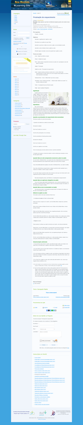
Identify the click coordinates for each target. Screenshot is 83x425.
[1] (61, 265)
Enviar (44, 344)
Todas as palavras (17, 126)
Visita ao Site (24, 8)
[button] (13, 79)
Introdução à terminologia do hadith (63, 297)
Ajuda (18, 8)
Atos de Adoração (43, 29)
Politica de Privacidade (42, 419)
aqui (68, 347)
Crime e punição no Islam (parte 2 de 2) (41, 297)
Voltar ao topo (67, 305)
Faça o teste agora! (51, 292)
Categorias (42, 8)
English (15, 15)
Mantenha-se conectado (18, 38)
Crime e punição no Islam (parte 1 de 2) (42, 370)
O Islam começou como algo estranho (42, 404)
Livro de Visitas (56, 8)
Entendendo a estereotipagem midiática (42, 396)
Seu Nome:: (36, 323)
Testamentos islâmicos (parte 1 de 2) (42, 391)
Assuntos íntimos (38, 402)
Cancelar (53, 344)
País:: (34, 328)
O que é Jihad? (38, 357)
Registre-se (31, 8)
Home (14, 8)
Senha (14, 35)
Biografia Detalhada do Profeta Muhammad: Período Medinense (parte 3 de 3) (50, 381)
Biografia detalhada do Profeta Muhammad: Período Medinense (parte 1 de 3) (50, 378)
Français (15, 20)
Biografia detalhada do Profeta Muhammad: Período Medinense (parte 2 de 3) (50, 380)
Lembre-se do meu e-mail (18, 39)
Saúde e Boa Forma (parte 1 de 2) (41, 398)
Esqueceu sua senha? (17, 41)
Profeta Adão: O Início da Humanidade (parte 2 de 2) (45, 361)
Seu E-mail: (35, 326)
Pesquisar (49, 8)
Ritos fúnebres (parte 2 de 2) (40, 389)
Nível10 (34, 13)
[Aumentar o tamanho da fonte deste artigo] (65, 13)
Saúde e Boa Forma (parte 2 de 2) (41, 400)
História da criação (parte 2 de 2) (41, 385)
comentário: (35, 331)
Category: (35, 29)
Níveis (36, 8)
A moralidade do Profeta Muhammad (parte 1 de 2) (44, 365)
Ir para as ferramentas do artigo (63, 14)
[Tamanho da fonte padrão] (67, 13)
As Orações (50, 29)
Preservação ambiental (39, 368)
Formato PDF (67, 307)
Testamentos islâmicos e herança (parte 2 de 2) (44, 393)
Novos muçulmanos (22, 4)
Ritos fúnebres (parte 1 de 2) (40, 387)
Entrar (28, 37)
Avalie (36, 307)
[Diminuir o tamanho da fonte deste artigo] (68, 13)
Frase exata (16, 129)
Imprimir (46, 307)
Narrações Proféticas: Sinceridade (41, 395)
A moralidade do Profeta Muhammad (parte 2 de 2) (44, 366)
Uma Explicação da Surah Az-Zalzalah (42, 363)
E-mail (55, 307)
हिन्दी (15, 23)
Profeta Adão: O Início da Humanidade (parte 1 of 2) (45, 359)
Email (14, 32)
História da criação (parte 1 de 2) (41, 383)
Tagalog (15, 17)
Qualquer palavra (17, 128)
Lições (38, 29)
